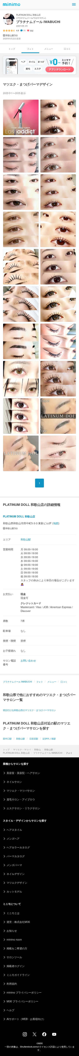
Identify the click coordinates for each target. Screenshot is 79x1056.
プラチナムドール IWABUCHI (47, 752)
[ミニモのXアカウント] (34, 1035)
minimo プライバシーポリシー (24, 992)
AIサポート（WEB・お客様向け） (26, 1019)
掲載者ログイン (16, 966)
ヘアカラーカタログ (18, 847)
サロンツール (14, 957)
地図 (55, 523)
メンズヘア (13, 838)
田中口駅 (7, 738)
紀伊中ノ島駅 (49, 738)
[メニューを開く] (74, 4)
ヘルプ (10, 1010)
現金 (23, 594)
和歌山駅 (48, 749)
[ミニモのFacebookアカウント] (44, 1035)
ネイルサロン (14, 781)
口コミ (67, 48)
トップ (6, 749)
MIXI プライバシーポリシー (22, 1001)
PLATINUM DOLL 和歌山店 (16, 752)
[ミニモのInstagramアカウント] (25, 1035)
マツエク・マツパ (22, 749)
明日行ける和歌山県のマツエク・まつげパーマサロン (29, 710)
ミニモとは (13, 913)
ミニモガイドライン (18, 975)
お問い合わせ (28, 660)
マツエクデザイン (17, 882)
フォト (39, 681)
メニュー (48, 48)
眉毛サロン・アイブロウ (21, 799)
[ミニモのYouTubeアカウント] (54, 1035)
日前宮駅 (33, 738)
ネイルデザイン (16, 874)
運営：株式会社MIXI (18, 922)
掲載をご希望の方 (17, 948)
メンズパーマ (14, 865)
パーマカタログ (16, 856)
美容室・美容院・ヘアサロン (23, 773)
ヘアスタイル (14, 829)
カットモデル (14, 891)
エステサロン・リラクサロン (23, 808)
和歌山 (37, 749)
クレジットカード (31, 603)
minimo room (14, 939)
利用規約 (12, 983)
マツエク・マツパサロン (21, 790)
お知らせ (12, 930)
